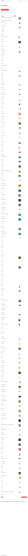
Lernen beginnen (5, 9)
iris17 (12, 6)
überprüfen (15, 12)
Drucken (8, 12)
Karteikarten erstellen (24, 497)
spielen (11, 12)
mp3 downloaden (3, 12)
